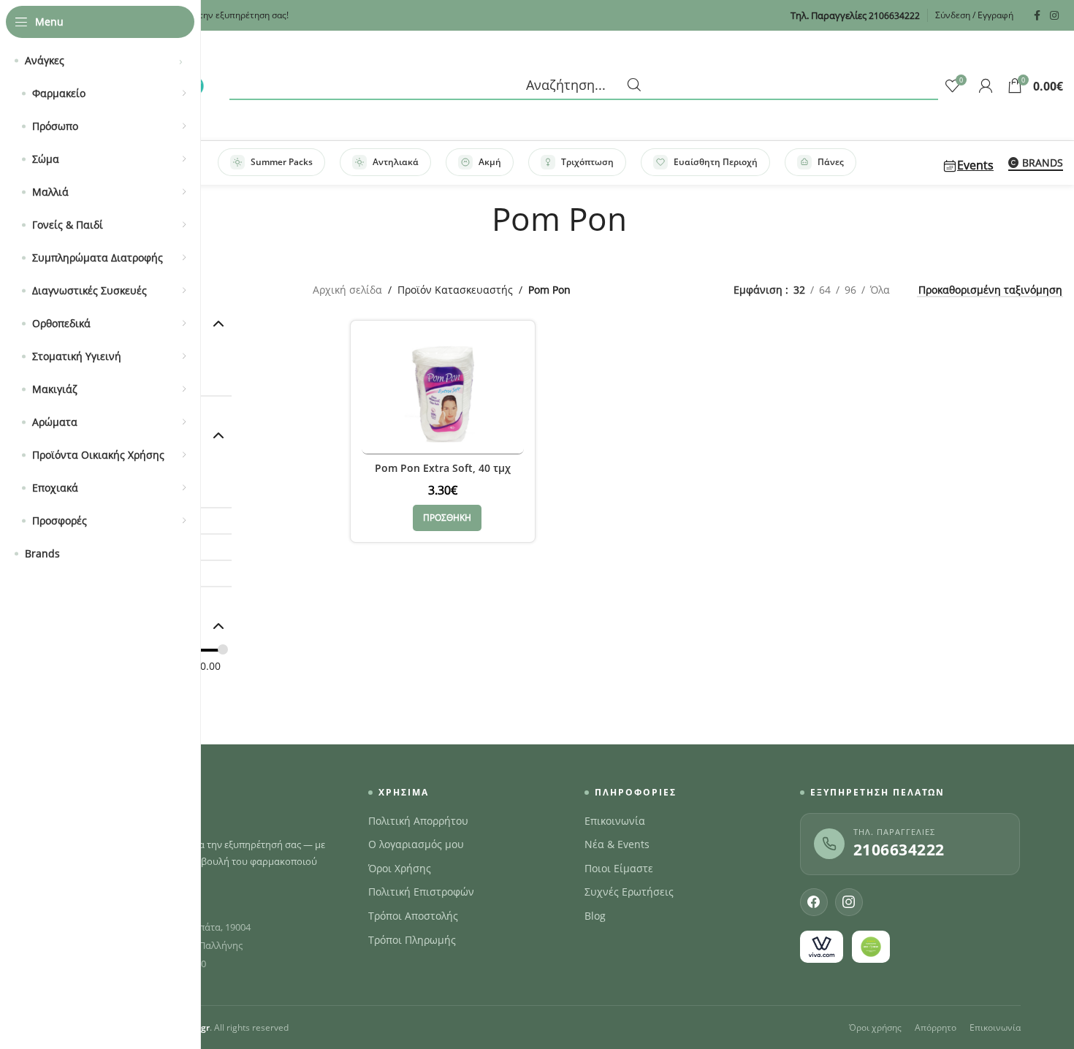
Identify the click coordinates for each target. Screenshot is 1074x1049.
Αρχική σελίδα (347, 290)
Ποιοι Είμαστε (618, 868)
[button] (447, 518)
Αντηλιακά (396, 162)
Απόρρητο (935, 1027)
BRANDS (1042, 163)
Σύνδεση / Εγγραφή (974, 15)
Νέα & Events (617, 844)
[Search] (583, 85)
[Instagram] (849, 902)
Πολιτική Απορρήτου (418, 821)
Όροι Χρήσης (399, 868)
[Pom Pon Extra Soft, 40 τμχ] (443, 393)
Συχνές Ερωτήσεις (629, 892)
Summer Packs (282, 162)
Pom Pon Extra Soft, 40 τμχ (443, 468)
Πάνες (831, 162)
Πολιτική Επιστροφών (421, 892)
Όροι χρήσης (875, 1027)
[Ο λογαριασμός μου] (985, 85)
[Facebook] (814, 902)
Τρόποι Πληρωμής (412, 940)
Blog (595, 916)
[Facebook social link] (1037, 16)
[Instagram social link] (1054, 16)
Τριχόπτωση (587, 162)
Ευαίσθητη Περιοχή (716, 162)
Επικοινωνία (614, 821)
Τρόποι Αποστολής (413, 916)
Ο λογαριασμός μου (416, 844)
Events (975, 165)
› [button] (181, 61)
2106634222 (899, 849)
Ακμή (490, 162)
